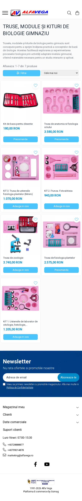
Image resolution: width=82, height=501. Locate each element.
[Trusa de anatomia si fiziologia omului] (61, 100)
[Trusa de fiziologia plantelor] (61, 234)
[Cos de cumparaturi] (77, 13)
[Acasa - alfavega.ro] (29, 13)
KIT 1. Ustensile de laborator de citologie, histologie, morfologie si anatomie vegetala (20, 323)
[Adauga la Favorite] (35, 85)
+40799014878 (15, 450)
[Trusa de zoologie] (20, 234)
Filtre (23, 73)
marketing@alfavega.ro (20, 455)
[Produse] (5, 13)
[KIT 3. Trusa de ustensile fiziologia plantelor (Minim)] (20, 167)
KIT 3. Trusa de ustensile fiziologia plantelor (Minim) (18, 192)
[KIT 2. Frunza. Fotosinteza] (61, 167)
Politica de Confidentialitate (19, 387)
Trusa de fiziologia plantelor (59, 257)
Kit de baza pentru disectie (18, 123)
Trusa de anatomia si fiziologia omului (61, 125)
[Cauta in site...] (69, 13)
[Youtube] (46, 464)
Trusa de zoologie (13, 257)
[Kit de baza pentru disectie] (20, 100)
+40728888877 (15, 444)
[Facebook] (35, 464)
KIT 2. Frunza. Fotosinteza (58, 190)
